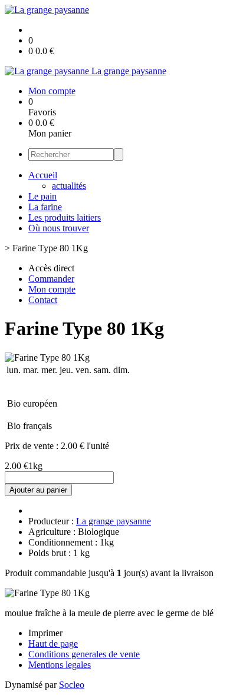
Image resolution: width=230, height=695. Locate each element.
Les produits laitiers (64, 217)
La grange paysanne (113, 521)
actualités (69, 186)
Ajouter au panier (38, 489)
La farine (45, 207)
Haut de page (53, 644)
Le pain (42, 196)
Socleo (71, 685)
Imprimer (45, 633)
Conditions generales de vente (84, 654)
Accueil (42, 175)
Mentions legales (59, 665)
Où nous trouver (58, 228)
